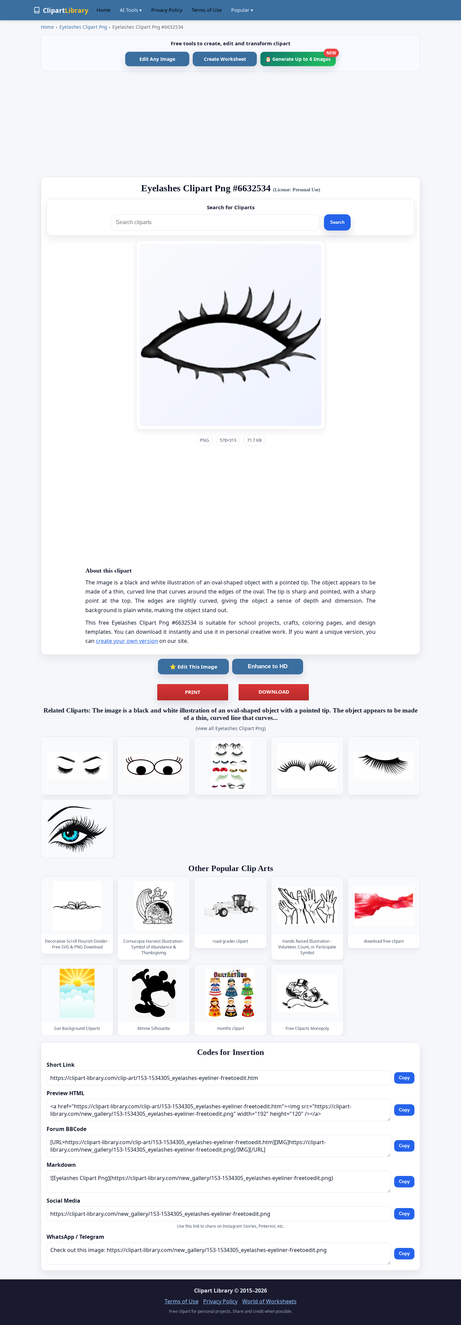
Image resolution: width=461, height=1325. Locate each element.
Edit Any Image (157, 59)
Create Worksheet (225, 59)
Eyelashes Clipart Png (83, 27)
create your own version (127, 641)
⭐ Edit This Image (193, 666)
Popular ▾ (242, 10)
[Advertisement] (230, 124)
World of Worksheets (269, 1301)
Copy (404, 1077)
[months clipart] (230, 993)
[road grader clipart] (230, 906)
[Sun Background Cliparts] (77, 993)
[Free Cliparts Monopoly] (307, 993)
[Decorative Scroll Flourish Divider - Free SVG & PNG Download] (77, 906)
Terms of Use (207, 10)
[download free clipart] (383, 906)
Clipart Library (213, 1290)
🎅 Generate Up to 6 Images (300, 57)
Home (103, 10)
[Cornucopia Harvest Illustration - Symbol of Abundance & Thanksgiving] (154, 906)
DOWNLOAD (274, 691)
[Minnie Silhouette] (154, 993)
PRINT (192, 692)
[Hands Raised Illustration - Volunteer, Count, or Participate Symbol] (307, 906)
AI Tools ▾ (131, 10)
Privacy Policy (166, 10)
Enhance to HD (268, 666)
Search (337, 222)
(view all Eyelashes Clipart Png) (231, 728)
